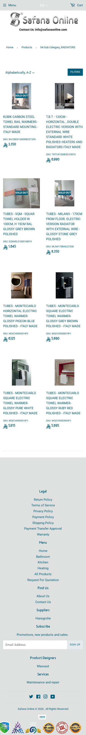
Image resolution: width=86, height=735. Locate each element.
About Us (43, 596)
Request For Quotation (43, 580)
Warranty (43, 534)
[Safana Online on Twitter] (31, 697)
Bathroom (43, 557)
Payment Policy (43, 517)
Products (27, 47)
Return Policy (43, 500)
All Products (43, 574)
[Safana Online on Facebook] (38, 697)
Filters (75, 72)
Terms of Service (43, 505)
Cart (79, 5)
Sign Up (75, 645)
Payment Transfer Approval (43, 528)
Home (9, 47)
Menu (12, 5)
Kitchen (43, 562)
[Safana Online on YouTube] (53, 697)
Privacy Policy (43, 511)
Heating (43, 568)
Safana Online (26, 708)
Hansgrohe (43, 618)
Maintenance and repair (43, 682)
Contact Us (43, 602)
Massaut (43, 666)
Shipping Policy (43, 523)
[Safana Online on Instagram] (45, 697)
